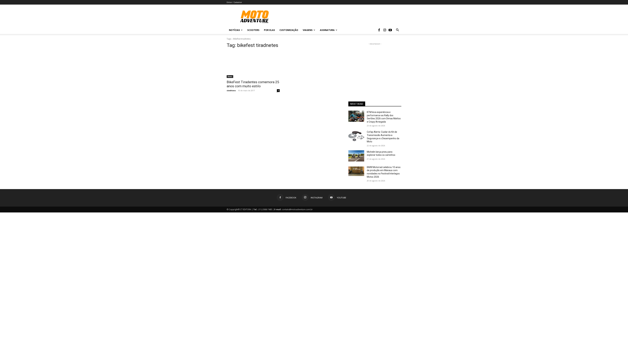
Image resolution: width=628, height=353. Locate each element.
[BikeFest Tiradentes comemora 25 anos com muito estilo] (253, 64)
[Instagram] (384, 30)
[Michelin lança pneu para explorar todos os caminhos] (356, 155)
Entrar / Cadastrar (234, 2)
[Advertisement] (374, 66)
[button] (397, 30)
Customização (288, 30)
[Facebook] (379, 30)
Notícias (234, 30)
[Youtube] (390, 30)
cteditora (231, 90)
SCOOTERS (253, 30)
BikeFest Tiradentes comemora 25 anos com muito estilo (253, 84)
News (230, 76)
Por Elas (269, 30)
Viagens (308, 30)
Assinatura (327, 30)
